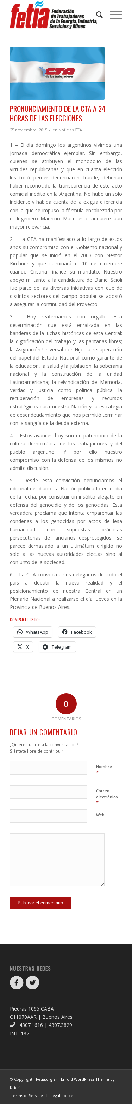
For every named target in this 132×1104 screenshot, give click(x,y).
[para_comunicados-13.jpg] (57, 73)
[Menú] (112, 14)
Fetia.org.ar (46, 1079)
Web (100, 814)
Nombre (104, 770)
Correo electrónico (107, 797)
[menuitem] (96, 14)
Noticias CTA (70, 129)
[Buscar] (96, 14)
